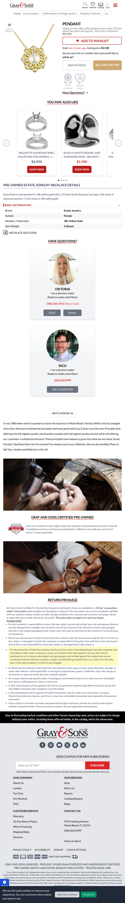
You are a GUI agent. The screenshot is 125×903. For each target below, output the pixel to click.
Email (72, 312)
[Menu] (113, 5)
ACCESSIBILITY (42, 849)
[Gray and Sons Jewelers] (22, 5)
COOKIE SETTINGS (76, 849)
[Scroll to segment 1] (58, 180)
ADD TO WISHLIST (95, 41)
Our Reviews (20, 798)
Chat (52, 312)
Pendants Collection (90, 13)
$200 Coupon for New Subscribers (83, 756)
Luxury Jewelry (31, 13)
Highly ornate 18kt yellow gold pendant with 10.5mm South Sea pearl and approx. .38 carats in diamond (108, 13)
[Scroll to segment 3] (63, 180)
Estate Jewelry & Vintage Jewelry (59, 13)
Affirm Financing (22, 826)
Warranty (18, 816)
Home (17, 13)
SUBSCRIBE (97, 765)
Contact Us (72, 810)
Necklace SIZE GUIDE (23, 232)
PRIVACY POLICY (22, 849)
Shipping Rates (21, 831)
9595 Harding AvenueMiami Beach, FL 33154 (77, 823)
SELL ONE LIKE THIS (107, 64)
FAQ (15, 803)
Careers (17, 788)
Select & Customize (67, 894)
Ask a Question (62, 389)
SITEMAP (58, 849)
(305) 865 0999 (72, 830)
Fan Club (18, 793)
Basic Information (18, 205)
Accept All (88, 894)
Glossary (18, 837)
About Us (18, 782)
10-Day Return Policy (25, 821)
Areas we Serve (72, 840)
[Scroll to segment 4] (66, 180)
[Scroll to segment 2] (61, 180)
